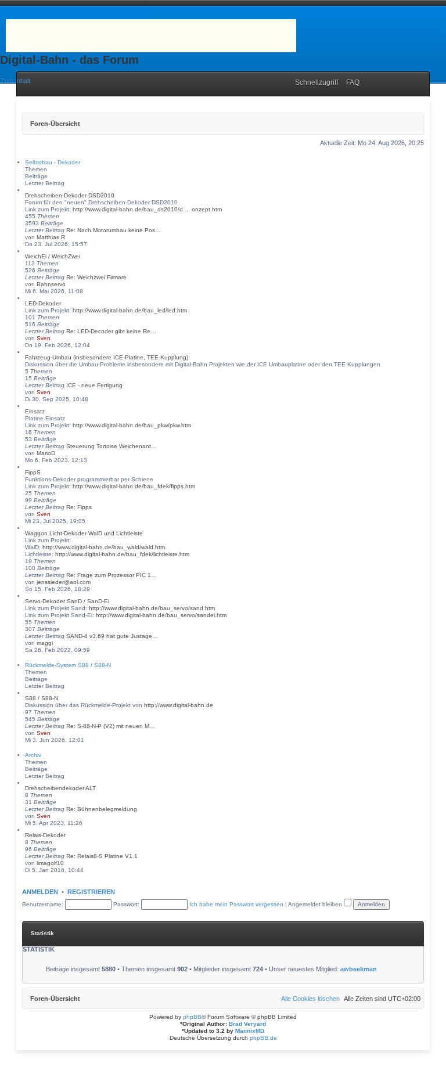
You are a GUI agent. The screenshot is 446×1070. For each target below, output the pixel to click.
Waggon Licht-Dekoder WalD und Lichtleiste (84, 533)
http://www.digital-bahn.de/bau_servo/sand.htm (152, 608)
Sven (44, 338)
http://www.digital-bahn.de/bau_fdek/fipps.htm (134, 486)
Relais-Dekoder (45, 835)
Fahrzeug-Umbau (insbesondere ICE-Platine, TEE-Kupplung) (106, 357)
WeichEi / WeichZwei (52, 256)
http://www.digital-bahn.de (178, 705)
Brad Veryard (247, 1024)
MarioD (46, 453)
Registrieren (91, 891)
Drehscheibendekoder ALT (60, 788)
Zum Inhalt (15, 80)
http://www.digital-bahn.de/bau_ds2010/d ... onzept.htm (147, 209)
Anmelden (40, 891)
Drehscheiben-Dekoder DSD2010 (69, 195)
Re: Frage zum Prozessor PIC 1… (111, 575)
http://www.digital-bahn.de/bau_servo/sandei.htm (161, 615)
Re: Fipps (79, 507)
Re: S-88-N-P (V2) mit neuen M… (110, 726)
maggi (45, 643)
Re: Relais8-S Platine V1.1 (102, 856)
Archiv (33, 755)
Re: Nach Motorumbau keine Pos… (113, 230)
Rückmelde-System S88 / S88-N (68, 665)
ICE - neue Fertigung (94, 385)
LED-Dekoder (43, 303)
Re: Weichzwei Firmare (96, 277)
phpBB (192, 1017)
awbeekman (358, 968)
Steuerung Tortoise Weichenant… (111, 446)
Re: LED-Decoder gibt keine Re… (111, 331)
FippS (33, 472)
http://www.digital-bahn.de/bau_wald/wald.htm (103, 547)
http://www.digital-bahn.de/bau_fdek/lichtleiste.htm (122, 554)
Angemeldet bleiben (316, 904)
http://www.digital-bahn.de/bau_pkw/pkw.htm (132, 425)
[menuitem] (350, 82)
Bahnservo (51, 284)
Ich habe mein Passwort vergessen (236, 904)
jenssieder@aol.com (64, 582)
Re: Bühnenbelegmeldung (101, 809)
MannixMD (249, 1031)
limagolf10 (50, 863)
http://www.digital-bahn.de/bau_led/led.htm (130, 310)
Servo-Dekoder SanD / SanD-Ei (67, 601)
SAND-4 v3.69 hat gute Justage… (112, 636)
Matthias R (51, 237)
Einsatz (35, 411)
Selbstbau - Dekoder (52, 162)
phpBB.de (263, 1038)
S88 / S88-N (41, 698)
